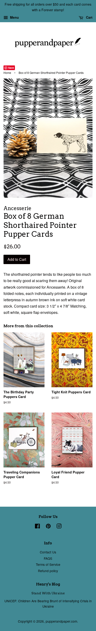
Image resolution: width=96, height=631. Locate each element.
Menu (14, 17)
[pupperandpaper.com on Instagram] (59, 526)
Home (7, 73)
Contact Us (48, 552)
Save (11, 67)
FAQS (48, 558)
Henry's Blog (48, 584)
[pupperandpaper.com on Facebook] (37, 526)
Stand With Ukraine (48, 593)
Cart (89, 17)
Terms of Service (48, 564)
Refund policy (48, 570)
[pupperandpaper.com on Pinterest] (48, 526)
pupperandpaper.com (61, 621)
